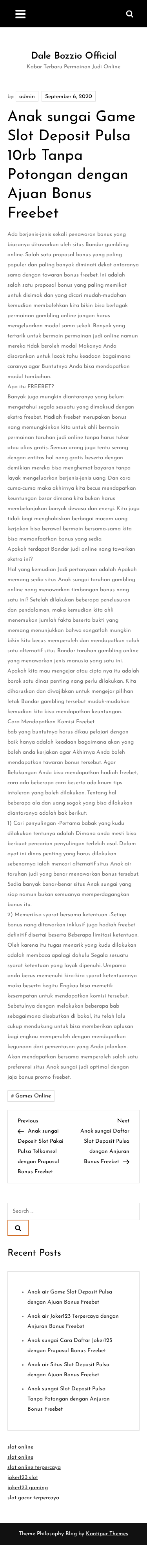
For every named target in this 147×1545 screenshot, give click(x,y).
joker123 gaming (27, 1488)
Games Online (33, 1096)
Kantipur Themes (107, 1534)
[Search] (18, 1228)
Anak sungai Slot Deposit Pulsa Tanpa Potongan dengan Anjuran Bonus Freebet (68, 1399)
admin (27, 97)
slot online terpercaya (34, 1467)
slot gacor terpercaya (33, 1498)
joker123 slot (22, 1478)
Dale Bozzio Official (73, 56)
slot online (20, 1447)
